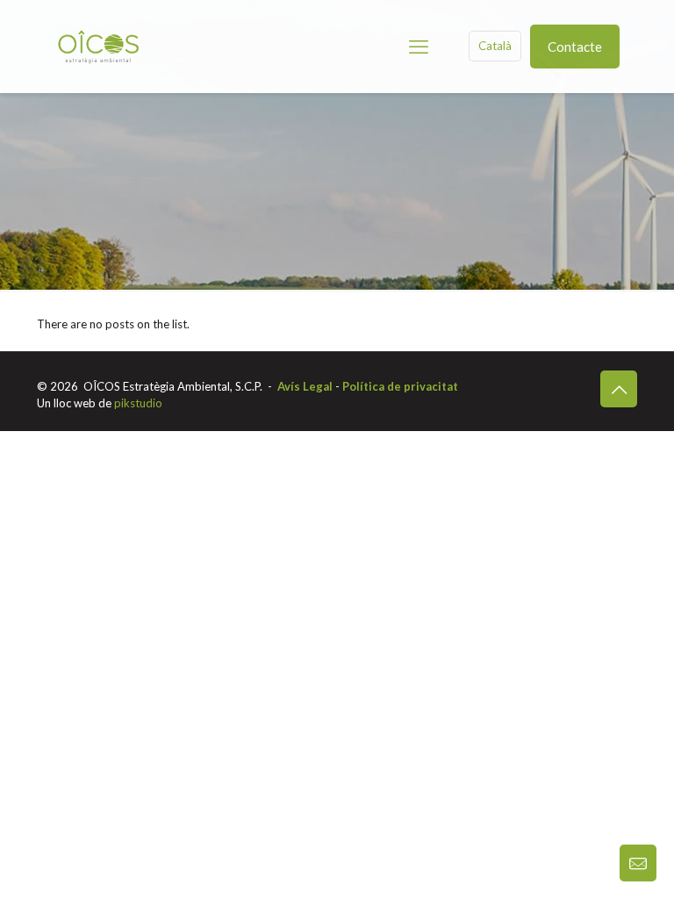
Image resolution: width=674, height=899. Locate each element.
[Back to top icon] (618, 388)
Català (495, 46)
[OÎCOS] (98, 46)
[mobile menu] (419, 46)
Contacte (575, 46)
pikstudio (138, 403)
